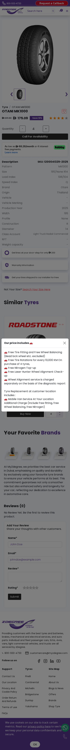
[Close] (64, 343)
